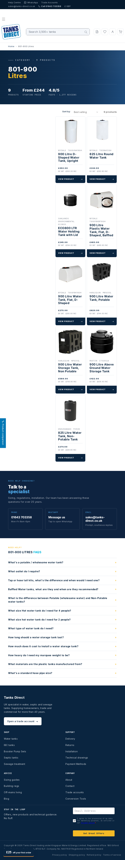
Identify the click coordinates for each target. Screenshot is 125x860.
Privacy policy (59, 855)
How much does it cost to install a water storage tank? (43, 646)
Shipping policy (77, 855)
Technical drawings (76, 757)
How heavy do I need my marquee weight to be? (38, 655)
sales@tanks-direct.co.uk (21, 6)
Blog (6, 798)
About (68, 779)
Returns (69, 745)
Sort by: (66, 111)
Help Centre (14, 2)
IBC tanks (9, 745)
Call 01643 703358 (51, 6)
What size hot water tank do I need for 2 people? (39, 619)
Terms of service (112, 855)
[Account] (112, 32)
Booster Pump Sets (15, 751)
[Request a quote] (97, 32)
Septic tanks (11, 757)
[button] (3, 19)
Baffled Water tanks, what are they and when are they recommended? (53, 589)
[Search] (86, 32)
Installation (71, 751)
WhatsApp (32, 2)
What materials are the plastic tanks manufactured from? (45, 664)
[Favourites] (105, 32)
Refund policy (94, 855)
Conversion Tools (75, 798)
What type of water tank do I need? (30, 628)
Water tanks (11, 738)
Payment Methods (75, 764)
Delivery (70, 738)
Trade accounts (74, 792)
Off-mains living (13, 792)
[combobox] (58, 31)
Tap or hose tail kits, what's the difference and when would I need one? (54, 580)
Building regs (11, 786)
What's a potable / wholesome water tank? (35, 562)
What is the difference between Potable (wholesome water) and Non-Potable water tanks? (57, 600)
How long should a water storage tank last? (36, 637)
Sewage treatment (14, 764)
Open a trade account (22, 721)
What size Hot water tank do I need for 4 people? (39, 610)
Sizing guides (12, 779)
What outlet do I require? (24, 571)
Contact (69, 786)
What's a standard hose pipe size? (30, 673)
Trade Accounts (49, 2)
